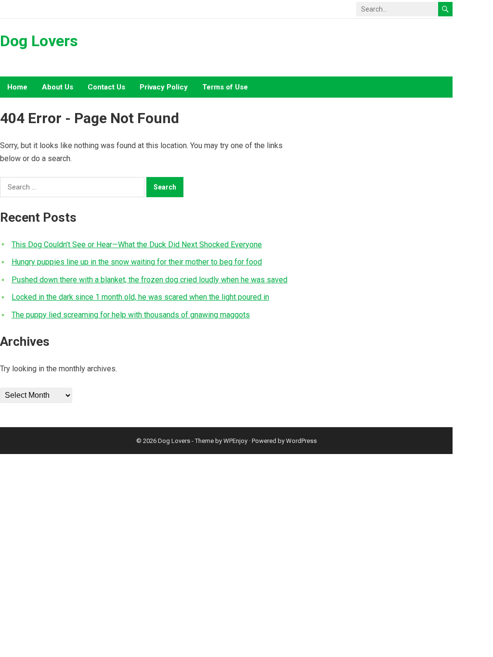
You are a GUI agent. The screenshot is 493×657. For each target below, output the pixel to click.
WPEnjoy (235, 440)
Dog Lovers (39, 41)
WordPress (301, 440)
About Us (57, 87)
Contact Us (106, 87)
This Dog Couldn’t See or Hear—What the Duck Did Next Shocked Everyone (137, 244)
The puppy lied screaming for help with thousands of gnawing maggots (131, 314)
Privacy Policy (164, 87)
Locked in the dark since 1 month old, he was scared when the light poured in (140, 297)
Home (17, 87)
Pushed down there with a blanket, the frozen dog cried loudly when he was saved (149, 279)
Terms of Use (225, 87)
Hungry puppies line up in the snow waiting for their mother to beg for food (137, 261)
